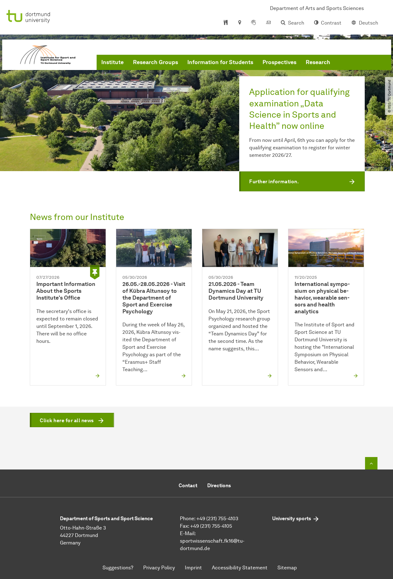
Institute (112, 62)
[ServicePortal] (253, 23)
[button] (302, 181)
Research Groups (155, 62)
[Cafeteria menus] (226, 23)
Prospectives (279, 62)
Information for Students (220, 62)
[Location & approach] (239, 23)
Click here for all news (67, 420)
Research (318, 62)
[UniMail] (268, 23)
